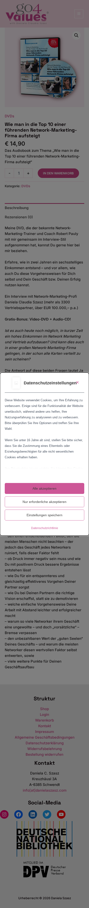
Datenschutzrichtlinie (44, 528)
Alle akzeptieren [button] (44, 488)
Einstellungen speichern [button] (44, 515)
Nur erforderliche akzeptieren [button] (44, 502)
